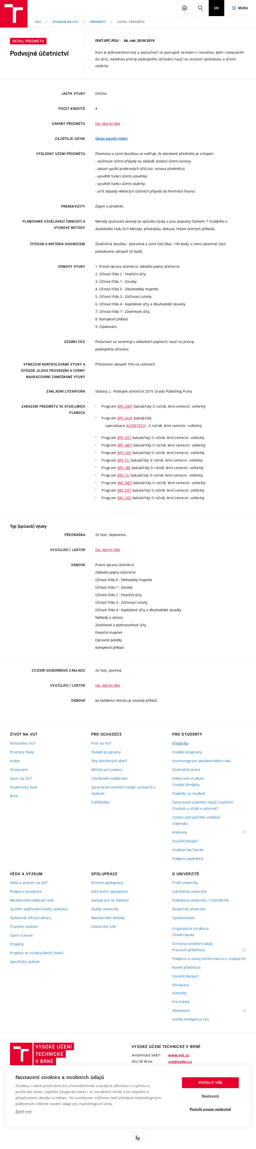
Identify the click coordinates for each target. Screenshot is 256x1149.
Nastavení (210, 1096)
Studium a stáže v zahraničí (195, 808)
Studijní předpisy (186, 784)
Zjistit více (24, 1111)
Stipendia (180, 823)
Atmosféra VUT (23, 743)
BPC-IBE (124, 467)
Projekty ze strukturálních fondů (36, 952)
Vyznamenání (183, 917)
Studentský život (23, 787)
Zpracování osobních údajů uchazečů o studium (123, 790)
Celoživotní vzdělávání (109, 778)
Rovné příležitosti (186, 967)
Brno (14, 795)
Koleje (15, 760)
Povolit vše (210, 1083)
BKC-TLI (124, 475)
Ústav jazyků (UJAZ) (111, 138)
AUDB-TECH (136, 425)
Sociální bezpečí (185, 841)
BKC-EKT (125, 490)
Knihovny (186, 832)
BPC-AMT (125, 406)
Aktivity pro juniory (106, 769)
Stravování (19, 769)
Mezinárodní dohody (108, 917)
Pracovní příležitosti (194, 950)
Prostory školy (22, 752)
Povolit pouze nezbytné (210, 1109)
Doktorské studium (188, 778)
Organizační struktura (190, 928)
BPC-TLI (124, 460)
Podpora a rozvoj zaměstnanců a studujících (209, 958)
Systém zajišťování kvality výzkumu (39, 909)
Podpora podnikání (187, 858)
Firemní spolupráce (107, 882)
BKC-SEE (125, 497)
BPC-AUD (125, 418)
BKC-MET (125, 482)
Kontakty (179, 993)
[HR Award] (138, 1137)
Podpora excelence (26, 891)
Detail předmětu (131, 22)
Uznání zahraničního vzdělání (196, 817)
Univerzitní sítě (103, 926)
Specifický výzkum (25, 961)
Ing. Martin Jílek (107, 123)
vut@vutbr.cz (180, 1061)
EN (216, 8)
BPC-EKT (125, 437)
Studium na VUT (65, 22)
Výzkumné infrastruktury (30, 917)
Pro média (181, 1001)
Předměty (98, 22)
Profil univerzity (185, 882)
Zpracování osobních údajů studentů (202, 802)
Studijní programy (106, 752)
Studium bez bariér (188, 849)
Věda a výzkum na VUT (29, 882)
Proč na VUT (101, 743)
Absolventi (187, 1011)
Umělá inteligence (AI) (190, 1019)
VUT (38, 22)
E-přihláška (100, 802)
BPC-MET (125, 445)
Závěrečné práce (186, 769)
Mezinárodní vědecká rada (32, 900)
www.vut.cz (178, 1055)
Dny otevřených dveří (109, 760)
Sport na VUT (21, 778)
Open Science (21, 935)
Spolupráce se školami (110, 900)
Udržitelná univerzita (189, 891)
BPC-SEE (125, 452)
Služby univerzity (105, 909)
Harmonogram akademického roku (201, 760)
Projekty (17, 944)
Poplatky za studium (189, 793)
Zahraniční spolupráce (109, 891)
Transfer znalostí (24, 926)
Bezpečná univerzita (189, 909)
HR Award (180, 985)
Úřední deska (183, 934)
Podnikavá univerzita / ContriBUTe (200, 900)
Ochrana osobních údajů (192, 943)
